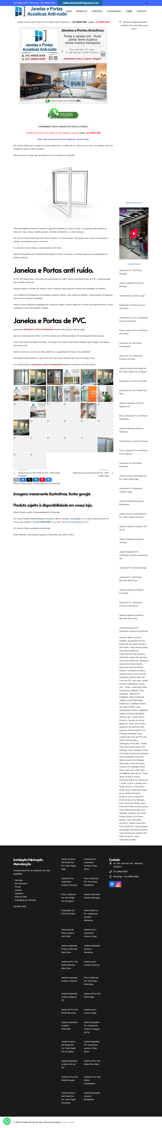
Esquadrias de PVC (136, 641)
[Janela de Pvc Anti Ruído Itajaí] (134, 568)
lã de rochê (134, 724)
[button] (88, 11)
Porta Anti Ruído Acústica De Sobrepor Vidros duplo (132, 766)
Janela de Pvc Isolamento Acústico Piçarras (69, 881)
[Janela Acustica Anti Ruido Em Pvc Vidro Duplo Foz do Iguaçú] (134, 370)
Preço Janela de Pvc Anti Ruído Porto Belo (91, 981)
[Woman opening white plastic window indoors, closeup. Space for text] (21, 444)
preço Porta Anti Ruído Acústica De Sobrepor (133, 809)
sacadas (33, 352)
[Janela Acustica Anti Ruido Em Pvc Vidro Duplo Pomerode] (134, 515)
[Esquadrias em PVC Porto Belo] (134, 381)
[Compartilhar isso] (23, 480)
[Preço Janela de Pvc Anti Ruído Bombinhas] (134, 417)
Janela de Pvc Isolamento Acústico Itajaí (90, 933)
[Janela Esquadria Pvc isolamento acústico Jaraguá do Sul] (134, 555)
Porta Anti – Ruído (139, 743)
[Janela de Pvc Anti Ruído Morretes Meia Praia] (134, 579)
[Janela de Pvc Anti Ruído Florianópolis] (134, 345)
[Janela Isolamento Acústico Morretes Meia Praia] (134, 617)
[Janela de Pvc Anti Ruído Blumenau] (134, 465)
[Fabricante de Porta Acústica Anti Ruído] (134, 306)
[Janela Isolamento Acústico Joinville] (134, 541)
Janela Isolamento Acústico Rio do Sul (69, 1064)
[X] (147, 3)
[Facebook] (143, 3)
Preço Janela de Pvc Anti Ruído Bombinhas (91, 881)
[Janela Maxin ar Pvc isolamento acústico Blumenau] (134, 319)
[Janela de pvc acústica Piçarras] (134, 441)
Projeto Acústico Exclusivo (131, 816)
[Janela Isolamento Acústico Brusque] (134, 284)
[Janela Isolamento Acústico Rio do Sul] (134, 528)
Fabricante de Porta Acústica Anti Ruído (67, 933)
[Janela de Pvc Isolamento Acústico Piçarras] (134, 357)
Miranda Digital (67, 1122)
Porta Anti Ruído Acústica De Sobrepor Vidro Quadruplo (133, 753)
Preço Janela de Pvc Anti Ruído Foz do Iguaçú (68, 897)
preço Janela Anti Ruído (136, 790)
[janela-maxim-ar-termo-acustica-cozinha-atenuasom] (105, 377)
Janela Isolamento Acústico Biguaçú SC (69, 997)
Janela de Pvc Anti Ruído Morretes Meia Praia (69, 965)
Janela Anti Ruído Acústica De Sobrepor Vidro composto (133, 690)
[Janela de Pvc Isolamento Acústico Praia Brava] (134, 604)
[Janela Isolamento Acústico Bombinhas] (134, 503)
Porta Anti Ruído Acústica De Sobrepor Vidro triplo (131, 760)
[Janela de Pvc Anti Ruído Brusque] (134, 272)
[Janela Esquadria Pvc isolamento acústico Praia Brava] (134, 629)
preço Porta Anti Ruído (129, 803)
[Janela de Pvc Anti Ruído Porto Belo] (134, 392)
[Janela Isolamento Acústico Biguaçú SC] (134, 405)
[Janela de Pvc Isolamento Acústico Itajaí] (134, 490)
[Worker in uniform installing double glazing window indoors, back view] (89, 444)
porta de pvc (136, 773)
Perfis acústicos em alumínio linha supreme (132, 727)
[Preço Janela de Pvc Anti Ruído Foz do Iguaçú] (134, 452)
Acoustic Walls (125, 637)
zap (34, 522)
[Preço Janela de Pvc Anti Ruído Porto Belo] (134, 332)
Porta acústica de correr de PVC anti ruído (133, 737)
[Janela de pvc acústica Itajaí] (134, 295)
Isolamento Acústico (136, 671)
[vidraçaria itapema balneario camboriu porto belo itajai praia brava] (134, 109)
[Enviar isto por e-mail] (16, 480)
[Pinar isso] (42, 480)
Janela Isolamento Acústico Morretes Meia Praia (69, 949)
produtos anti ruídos (137, 813)
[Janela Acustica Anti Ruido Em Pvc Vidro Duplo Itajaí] (134, 477)
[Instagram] (118, 884)
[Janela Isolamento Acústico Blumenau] (134, 430)
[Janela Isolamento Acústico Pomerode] (134, 591)
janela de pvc (125, 717)
